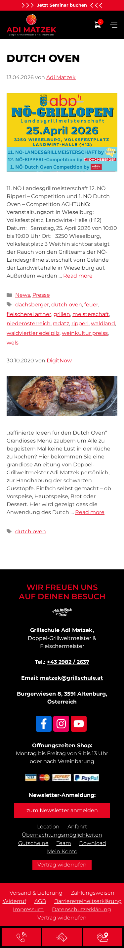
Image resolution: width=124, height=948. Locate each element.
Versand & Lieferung (36, 893)
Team (64, 843)
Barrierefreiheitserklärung (88, 901)
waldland (103, 323)
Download (92, 843)
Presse (41, 295)
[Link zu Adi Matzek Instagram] (61, 724)
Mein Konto (62, 851)
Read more (78, 276)
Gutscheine (33, 843)
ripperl (80, 323)
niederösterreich (29, 323)
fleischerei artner (29, 314)
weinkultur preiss (85, 333)
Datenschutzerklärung (81, 909)
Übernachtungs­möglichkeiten (62, 835)
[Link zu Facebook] (44, 724)
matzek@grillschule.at (71, 678)
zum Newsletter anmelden (62, 810)
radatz (61, 323)
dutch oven (66, 304)
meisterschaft (90, 314)
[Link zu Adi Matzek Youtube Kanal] (79, 724)
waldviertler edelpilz (33, 333)
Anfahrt (77, 826)
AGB (40, 901)
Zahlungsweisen (92, 893)
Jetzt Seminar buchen (62, 5)
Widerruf (14, 901)
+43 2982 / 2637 (68, 662)
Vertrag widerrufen (62, 865)
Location (48, 826)
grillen (62, 314)
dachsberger (32, 304)
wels (13, 343)
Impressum (28, 909)
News (22, 295)
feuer (91, 304)
